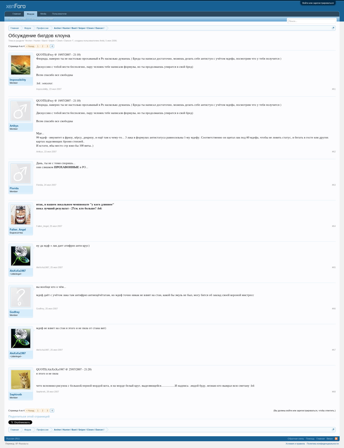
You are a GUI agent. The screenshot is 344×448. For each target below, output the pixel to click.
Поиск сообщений (17, 19)
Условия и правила (295, 443)
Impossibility (18, 79)
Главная (17, 14)
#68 (334, 391)
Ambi (102, 40)
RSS (336, 438)
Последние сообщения (41, 19)
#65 (334, 267)
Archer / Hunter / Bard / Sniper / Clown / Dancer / (49, 40)
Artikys (14, 125)
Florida (14, 188)
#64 (334, 226)
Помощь (310, 438)
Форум (30, 14)
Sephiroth (16, 394)
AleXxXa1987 (18, 270)
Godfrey (15, 312)
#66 (334, 308)
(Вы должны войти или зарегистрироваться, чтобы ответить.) (305, 410)
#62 (334, 151)
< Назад (30, 46)
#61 (334, 89)
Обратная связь (296, 438)
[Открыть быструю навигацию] (333, 28)
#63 (334, 185)
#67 (334, 350)
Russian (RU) (13, 438)
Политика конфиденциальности (323, 443)
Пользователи (59, 14)
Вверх (330, 438)
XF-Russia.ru (21, 443)
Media (43, 14)
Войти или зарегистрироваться (318, 3)
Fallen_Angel (18, 229)
